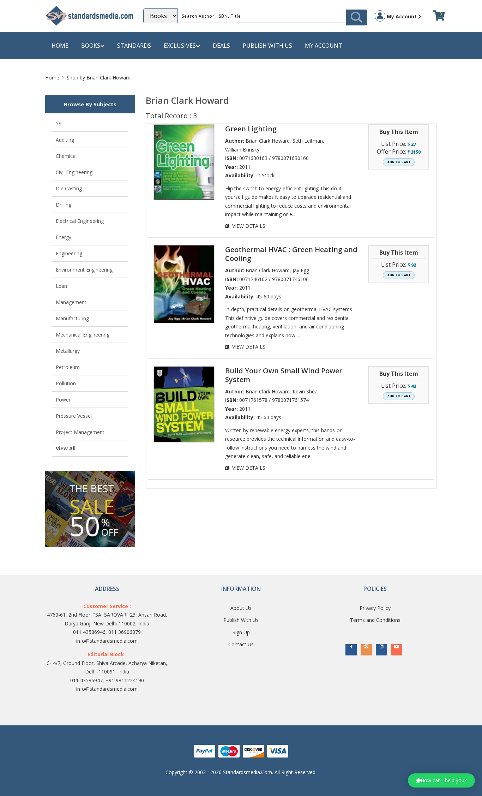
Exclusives (180, 45)
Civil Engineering (74, 172)
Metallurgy (68, 350)
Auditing (65, 139)
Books (90, 45)
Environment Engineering (84, 269)
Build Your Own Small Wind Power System (283, 375)
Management (71, 302)
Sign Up (241, 632)
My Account (401, 16)
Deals (221, 45)
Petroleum (68, 367)
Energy (63, 237)
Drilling (63, 204)
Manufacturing (72, 318)
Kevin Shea (305, 391)
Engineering (69, 253)
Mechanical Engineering (82, 334)
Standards (134, 45)
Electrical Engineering (80, 221)
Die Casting (69, 188)
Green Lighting (251, 128)
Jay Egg (301, 270)
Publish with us (267, 45)
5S (58, 123)
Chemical (66, 156)
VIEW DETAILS (248, 225)
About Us (241, 608)
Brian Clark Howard (268, 140)
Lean (61, 286)
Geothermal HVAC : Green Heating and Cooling (291, 254)
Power (63, 399)
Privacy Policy (375, 608)
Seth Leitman (308, 140)
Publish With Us (241, 620)
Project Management (80, 432)
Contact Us (241, 644)
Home (60, 45)
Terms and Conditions (375, 620)
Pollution (66, 383)
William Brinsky (242, 149)
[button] (441, 780)
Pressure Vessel (74, 415)
